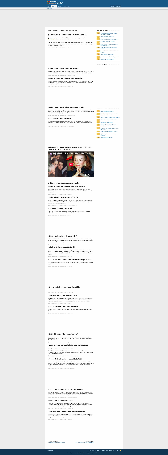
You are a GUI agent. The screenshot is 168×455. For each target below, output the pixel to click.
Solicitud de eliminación (53, 47)
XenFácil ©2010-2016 (97, 452)
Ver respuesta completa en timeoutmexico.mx (66, 368)
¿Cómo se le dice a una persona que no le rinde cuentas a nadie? (109, 45)
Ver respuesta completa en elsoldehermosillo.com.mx (67, 205)
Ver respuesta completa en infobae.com (65, 215)
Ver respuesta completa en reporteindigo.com (66, 342)
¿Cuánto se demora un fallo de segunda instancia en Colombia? (109, 34)
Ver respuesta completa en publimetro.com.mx (66, 115)
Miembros (66, 6)
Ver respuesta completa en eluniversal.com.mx (66, 292)
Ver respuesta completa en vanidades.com (65, 408)
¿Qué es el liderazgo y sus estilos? (107, 54)
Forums (54, 6)
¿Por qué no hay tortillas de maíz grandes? (109, 56)
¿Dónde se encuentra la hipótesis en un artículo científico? (109, 114)
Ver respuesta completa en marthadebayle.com (66, 75)
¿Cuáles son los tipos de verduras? (108, 41)
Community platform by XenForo (77, 452)
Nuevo (59, 6)
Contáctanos (91, 450)
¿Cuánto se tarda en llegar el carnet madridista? (108, 125)
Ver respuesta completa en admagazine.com (66, 126)
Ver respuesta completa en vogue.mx (64, 303)
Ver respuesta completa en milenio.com (65, 47)
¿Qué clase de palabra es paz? (107, 122)
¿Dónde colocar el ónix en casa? (107, 59)
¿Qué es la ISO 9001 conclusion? (107, 36)
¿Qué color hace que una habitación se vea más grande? (109, 129)
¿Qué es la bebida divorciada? (107, 137)
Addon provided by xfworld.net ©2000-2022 (84, 453)
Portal (118, 450)
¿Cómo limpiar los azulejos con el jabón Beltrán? (109, 48)
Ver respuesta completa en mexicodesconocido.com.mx (68, 355)
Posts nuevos (49, 8)
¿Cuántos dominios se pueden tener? (56, 442)
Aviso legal (97, 450)
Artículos (55, 30)
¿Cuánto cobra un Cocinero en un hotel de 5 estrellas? (110, 51)
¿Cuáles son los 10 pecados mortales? (108, 119)
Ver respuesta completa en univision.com (65, 194)
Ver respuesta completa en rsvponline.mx (65, 86)
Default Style (50, 450)
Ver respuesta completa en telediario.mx (65, 244)
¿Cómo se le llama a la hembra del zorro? (109, 39)
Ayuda (110, 450)
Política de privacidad (104, 450)
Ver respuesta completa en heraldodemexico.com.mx (67, 397)
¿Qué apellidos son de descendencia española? (110, 117)
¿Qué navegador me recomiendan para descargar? (109, 135)
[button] (62, 6)
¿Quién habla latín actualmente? (107, 111)
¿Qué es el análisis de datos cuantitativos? (84, 442)
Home (49, 6)
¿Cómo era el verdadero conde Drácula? (109, 131)
